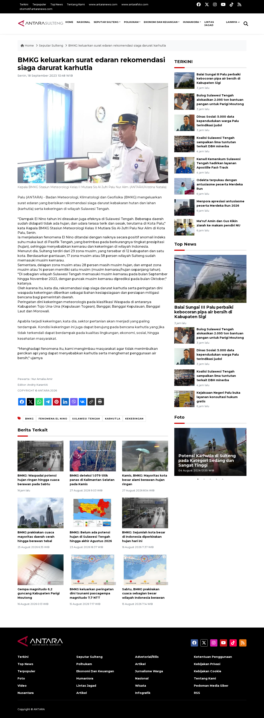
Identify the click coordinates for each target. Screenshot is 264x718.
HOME (69, 22)
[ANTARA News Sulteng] (41, 23)
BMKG (29, 418)
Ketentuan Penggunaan (213, 657)
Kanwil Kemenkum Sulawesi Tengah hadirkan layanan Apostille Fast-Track (218, 163)
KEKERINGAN (134, 418)
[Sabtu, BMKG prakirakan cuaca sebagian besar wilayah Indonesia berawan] (145, 569)
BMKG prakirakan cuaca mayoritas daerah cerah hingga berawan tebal (36, 537)
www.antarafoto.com (134, 4)
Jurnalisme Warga (149, 671)
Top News (56, 4)
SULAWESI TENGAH (86, 418)
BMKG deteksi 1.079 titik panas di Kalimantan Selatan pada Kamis (92, 480)
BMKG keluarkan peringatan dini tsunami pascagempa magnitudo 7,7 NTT (92, 593)
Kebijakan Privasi (207, 664)
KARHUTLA (112, 418)
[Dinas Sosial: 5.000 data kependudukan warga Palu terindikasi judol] (184, 122)
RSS (197, 693)
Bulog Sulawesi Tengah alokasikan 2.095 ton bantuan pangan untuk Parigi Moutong (220, 100)
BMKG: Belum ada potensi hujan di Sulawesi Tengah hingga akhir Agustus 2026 (91, 537)
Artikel (81, 693)
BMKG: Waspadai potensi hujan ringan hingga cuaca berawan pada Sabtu (38, 480)
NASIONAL (83, 22)
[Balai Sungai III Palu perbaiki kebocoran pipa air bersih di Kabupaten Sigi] (184, 80)
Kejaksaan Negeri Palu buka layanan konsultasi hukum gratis (218, 397)
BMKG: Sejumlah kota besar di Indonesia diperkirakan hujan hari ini (143, 537)
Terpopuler (39, 4)
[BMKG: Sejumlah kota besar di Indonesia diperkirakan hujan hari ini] (145, 513)
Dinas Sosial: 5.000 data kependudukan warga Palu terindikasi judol (218, 121)
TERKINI (183, 61)
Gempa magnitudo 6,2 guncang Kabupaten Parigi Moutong (39, 593)
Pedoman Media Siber (211, 686)
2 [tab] (204, 479)
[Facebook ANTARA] (199, 4)
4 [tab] (216, 479)
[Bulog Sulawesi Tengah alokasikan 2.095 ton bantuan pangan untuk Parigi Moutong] (184, 101)
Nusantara (26, 693)
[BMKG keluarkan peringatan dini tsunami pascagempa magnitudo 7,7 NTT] (93, 569)
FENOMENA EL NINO (53, 418)
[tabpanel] (210, 452)
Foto (179, 417)
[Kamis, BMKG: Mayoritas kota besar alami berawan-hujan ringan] (145, 456)
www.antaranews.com (103, 4)
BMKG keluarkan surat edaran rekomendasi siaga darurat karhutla (117, 45)
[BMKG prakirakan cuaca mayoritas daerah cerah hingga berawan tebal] (41, 513)
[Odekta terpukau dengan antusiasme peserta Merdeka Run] (184, 186)
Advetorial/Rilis (147, 657)
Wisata (140, 686)
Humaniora (191, 22)
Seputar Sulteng (106, 22)
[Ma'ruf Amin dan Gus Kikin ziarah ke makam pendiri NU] (184, 227)
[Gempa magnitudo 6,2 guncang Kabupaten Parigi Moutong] (41, 569)
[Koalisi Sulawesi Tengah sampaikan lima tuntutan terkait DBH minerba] (184, 144)
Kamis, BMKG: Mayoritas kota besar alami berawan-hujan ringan (144, 480)
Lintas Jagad (209, 24)
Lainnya (231, 22)
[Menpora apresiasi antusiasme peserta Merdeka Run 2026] (184, 207)
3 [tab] (210, 479)
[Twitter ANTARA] (207, 4)
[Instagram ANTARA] (215, 4)
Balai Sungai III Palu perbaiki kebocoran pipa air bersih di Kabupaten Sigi (218, 79)
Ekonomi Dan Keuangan (161, 22)
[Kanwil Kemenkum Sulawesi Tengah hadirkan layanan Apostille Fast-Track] (184, 165)
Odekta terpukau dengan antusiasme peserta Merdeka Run (220, 184)
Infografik (142, 693)
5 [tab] (223, 479)
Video (22, 686)
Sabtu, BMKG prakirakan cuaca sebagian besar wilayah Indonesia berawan (143, 593)
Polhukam (131, 22)
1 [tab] (198, 479)
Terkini (24, 4)
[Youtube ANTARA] (223, 4)
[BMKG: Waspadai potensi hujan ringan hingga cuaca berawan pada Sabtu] (41, 456)
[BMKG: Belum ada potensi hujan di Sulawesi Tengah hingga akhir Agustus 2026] (93, 513)
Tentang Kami (76, 4)
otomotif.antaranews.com (36, 9)
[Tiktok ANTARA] (231, 4)
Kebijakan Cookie (207, 671)
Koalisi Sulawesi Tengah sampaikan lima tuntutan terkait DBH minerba (216, 142)
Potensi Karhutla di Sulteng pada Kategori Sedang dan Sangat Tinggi (207, 460)
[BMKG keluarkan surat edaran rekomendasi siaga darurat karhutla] (210, 279)
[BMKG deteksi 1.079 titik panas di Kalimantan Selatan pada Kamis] (93, 456)
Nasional (141, 678)
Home (29, 45)
